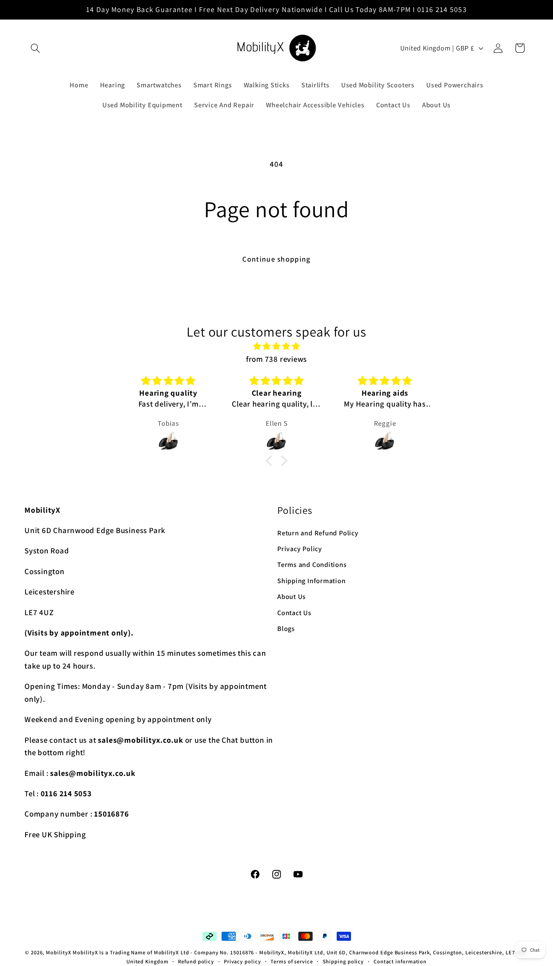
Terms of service (291, 961)
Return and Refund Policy (318, 532)
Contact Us (294, 612)
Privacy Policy (299, 548)
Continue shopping (276, 259)
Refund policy (196, 961)
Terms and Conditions (312, 564)
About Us (291, 596)
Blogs (286, 628)
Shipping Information (311, 580)
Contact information (400, 961)
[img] (276, 346)
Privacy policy (242, 961)
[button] (35, 48)
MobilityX (58, 952)
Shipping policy (343, 961)
